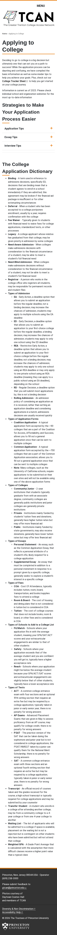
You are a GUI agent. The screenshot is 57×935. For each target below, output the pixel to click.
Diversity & (17, 908)
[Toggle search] (53, 6)
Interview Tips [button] (13, 145)
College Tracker (14, 81)
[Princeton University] (15, 926)
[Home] (28, 19)
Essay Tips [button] (11, 137)
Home (4, 34)
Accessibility (11, 912)
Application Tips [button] (14, 128)
